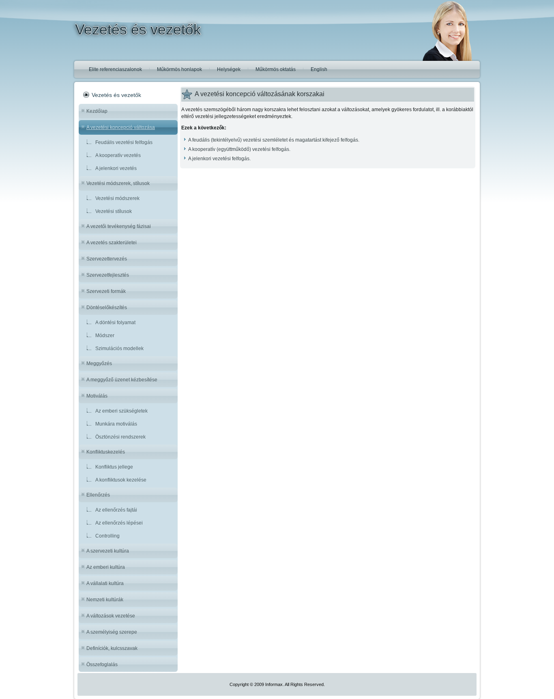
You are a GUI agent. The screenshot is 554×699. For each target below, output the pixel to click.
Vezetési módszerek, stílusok (118, 183)
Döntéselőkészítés (106, 307)
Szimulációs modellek (119, 348)
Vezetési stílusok (113, 211)
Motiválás (96, 396)
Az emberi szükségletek (121, 411)
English (319, 69)
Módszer (104, 335)
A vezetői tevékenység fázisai (118, 226)
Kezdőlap (96, 111)
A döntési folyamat (115, 322)
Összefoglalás (102, 664)
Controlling (107, 536)
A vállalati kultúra (105, 583)
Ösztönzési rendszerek (120, 437)
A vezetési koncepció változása (120, 127)
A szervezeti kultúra (107, 551)
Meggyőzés (99, 363)
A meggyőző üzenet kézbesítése (121, 380)
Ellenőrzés (98, 495)
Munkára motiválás (116, 424)
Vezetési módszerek (117, 198)
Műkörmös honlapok (179, 69)
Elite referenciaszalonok (115, 69)
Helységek (228, 69)
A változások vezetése (110, 616)
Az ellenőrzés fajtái (116, 510)
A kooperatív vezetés (118, 155)
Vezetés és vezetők (138, 29)
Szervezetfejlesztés (107, 275)
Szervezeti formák (106, 291)
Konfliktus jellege (114, 467)
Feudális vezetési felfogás (123, 142)
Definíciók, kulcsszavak (111, 648)
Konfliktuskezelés (105, 452)
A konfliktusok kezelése (120, 480)
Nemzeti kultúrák (104, 599)
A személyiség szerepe (111, 632)
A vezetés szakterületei (111, 242)
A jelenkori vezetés (116, 168)
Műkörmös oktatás (276, 69)
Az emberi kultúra (105, 567)
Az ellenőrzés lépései (119, 523)
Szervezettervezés (106, 259)
